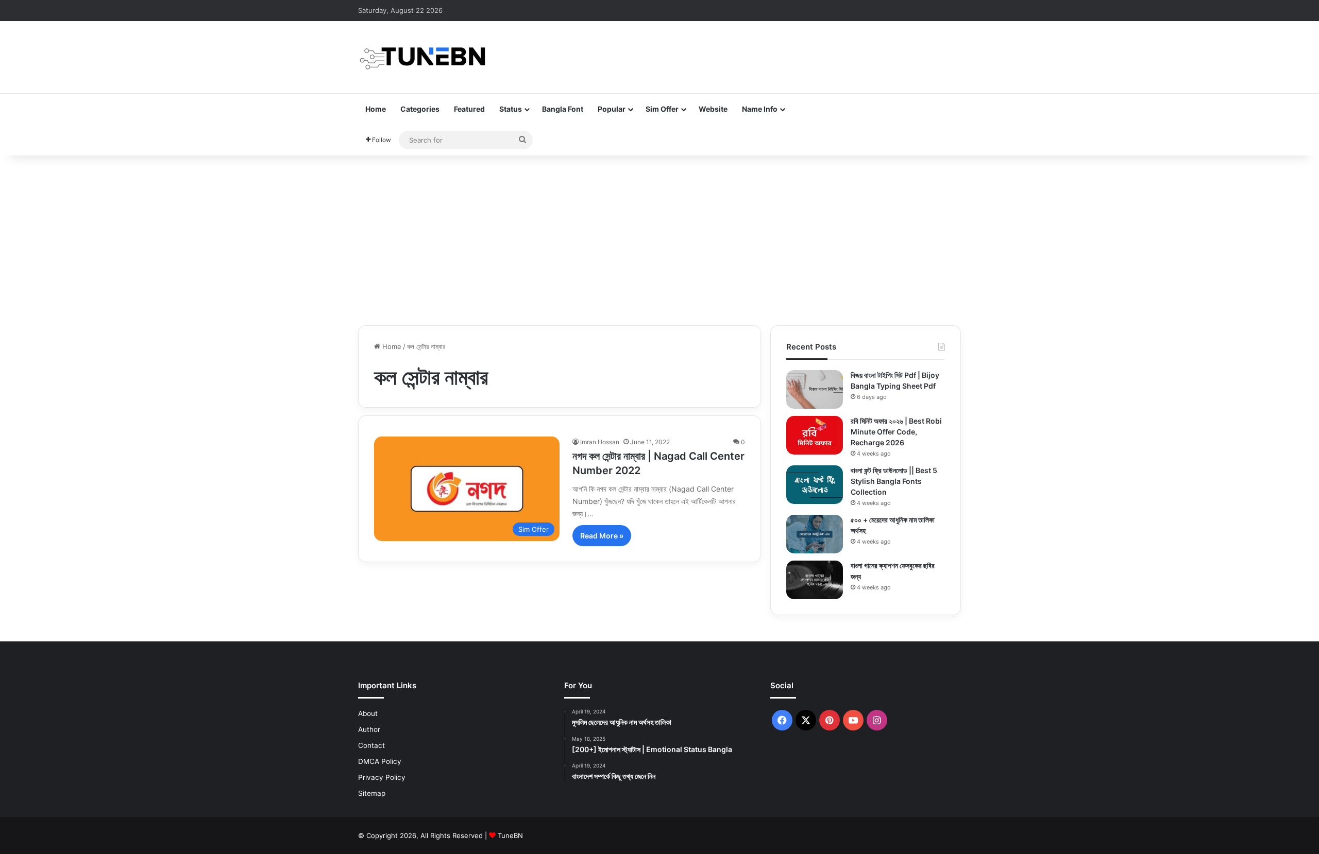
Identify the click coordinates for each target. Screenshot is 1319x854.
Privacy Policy (381, 777)
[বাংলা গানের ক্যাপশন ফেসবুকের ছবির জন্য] (814, 580)
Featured (469, 108)
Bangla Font (562, 108)
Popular (611, 108)
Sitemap (371, 793)
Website (713, 108)
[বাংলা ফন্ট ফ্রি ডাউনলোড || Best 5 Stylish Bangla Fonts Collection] (814, 484)
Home (375, 108)
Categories (419, 108)
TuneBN (510, 835)
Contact (371, 745)
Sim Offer (662, 108)
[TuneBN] (422, 57)
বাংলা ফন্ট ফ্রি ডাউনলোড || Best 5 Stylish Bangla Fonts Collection (894, 481)
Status (510, 108)
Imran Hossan (599, 442)
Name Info (759, 108)
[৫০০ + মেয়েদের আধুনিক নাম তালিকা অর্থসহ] (814, 534)
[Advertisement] (659, 238)
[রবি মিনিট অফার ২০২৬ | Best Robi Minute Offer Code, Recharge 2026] (814, 435)
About (368, 713)
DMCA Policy (379, 761)
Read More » (601, 535)
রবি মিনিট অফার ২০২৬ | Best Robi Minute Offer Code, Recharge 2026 (896, 431)
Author (369, 729)
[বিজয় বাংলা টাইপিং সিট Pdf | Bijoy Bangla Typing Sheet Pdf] (814, 389)
